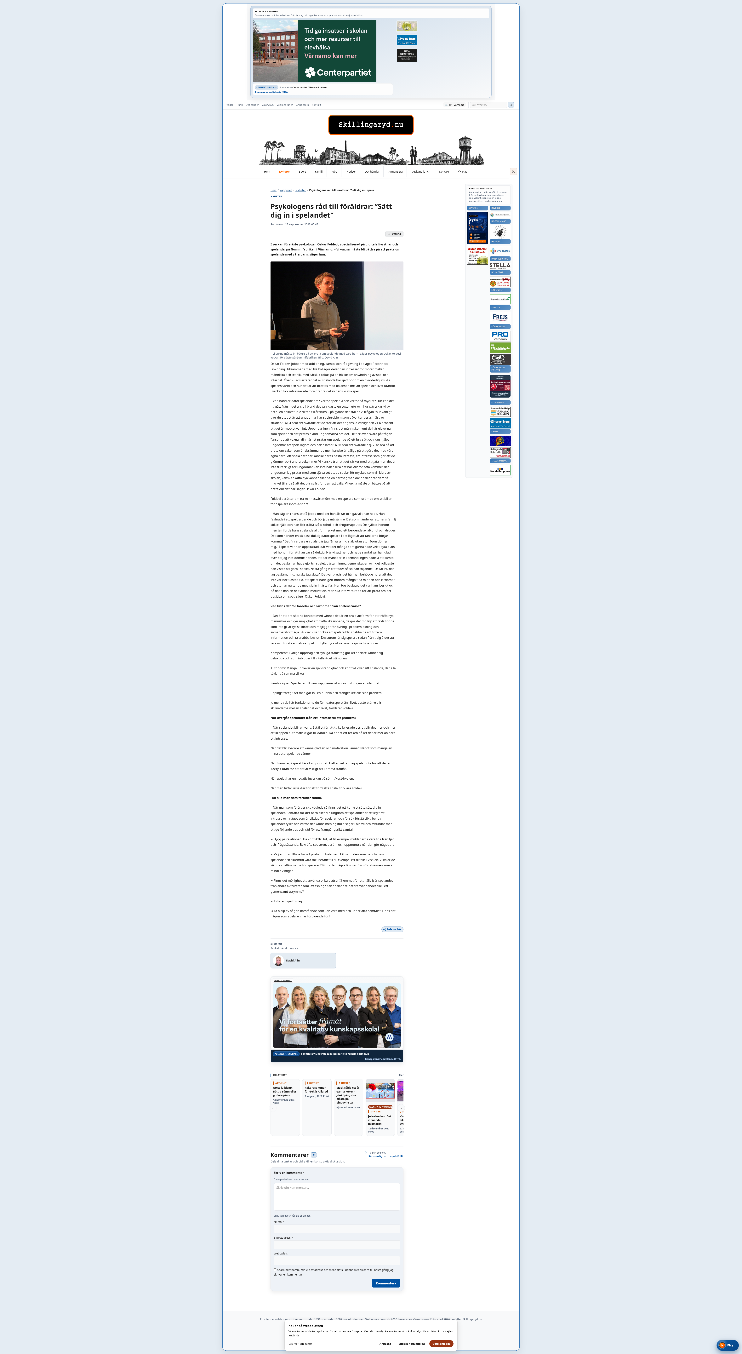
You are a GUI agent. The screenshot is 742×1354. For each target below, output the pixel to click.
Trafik (239, 104)
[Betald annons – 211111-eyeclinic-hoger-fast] (500, 251)
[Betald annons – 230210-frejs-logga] (500, 318)
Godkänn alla (441, 1343)
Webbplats (281, 1253)
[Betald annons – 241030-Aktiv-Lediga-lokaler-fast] (477, 255)
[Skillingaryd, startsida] (371, 125)
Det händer (252, 104)
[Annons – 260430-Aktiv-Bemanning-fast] (407, 26)
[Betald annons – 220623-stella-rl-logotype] (500, 266)
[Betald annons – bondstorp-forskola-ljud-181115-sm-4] (407, 55)
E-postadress (283, 1237)
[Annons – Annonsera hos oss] (477, 228)
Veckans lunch (285, 104)
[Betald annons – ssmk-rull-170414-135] (500, 452)
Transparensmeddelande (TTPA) (271, 91)
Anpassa (385, 1343)
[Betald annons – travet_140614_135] (500, 359)
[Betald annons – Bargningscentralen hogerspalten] (500, 282)
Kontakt (316, 104)
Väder (229, 104)
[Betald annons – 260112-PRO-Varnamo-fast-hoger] (500, 336)
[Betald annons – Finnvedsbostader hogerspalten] (500, 299)
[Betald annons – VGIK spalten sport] (500, 441)
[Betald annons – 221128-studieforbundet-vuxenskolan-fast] (500, 347)
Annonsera (302, 104)
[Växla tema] (513, 171)
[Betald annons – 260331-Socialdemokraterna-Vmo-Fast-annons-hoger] (500, 385)
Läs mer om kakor (300, 1343)
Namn (279, 1222)
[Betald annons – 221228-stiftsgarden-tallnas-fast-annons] (500, 231)
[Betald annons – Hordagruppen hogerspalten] (500, 470)
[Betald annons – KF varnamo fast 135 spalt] (500, 412)
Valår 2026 (268, 104)
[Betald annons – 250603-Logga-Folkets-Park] (500, 215)
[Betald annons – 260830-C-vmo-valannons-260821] (323, 51)
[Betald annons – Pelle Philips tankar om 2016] (407, 40)
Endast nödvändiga (412, 1343)
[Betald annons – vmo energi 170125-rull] (500, 423)
